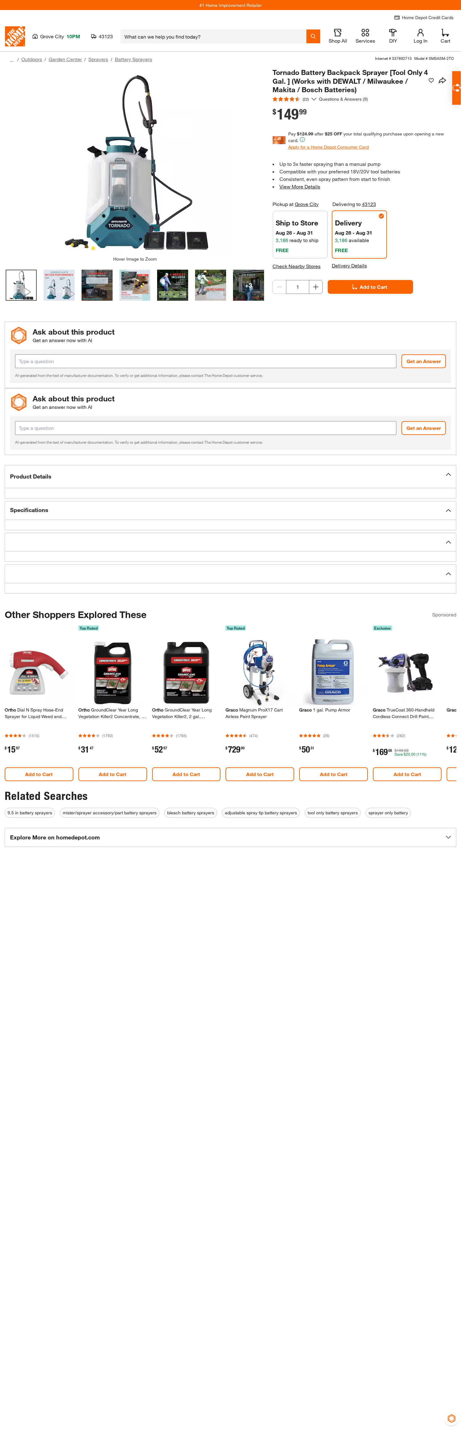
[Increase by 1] (316, 287)
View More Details (299, 186)
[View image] (21, 285)
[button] (230, 476)
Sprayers (98, 59)
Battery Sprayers (133, 59)
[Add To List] (431, 81)
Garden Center (65, 59)
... (11, 60)
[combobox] (213, 36)
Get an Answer (423, 361)
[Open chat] (456, 88)
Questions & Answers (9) (343, 99)
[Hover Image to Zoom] (135, 162)
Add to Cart (373, 287)
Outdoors (31, 59)
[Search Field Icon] (313, 36)
